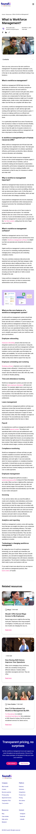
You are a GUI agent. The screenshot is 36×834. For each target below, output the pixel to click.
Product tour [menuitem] (22, 795)
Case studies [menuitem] (5, 816)
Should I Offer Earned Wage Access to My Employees (15, 615)
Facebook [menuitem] (22, 816)
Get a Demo (11, 763)
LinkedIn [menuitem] (22, 819)
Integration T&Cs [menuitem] (6, 800)
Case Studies (11, 704)
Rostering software (7, 366)
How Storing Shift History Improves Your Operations (15, 661)
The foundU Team (10, 28)
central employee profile (9, 480)
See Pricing (24, 763)
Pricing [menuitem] (21, 798)
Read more (8, 630)
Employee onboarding (8, 343)
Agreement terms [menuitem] (6, 798)
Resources (8, 14)
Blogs (9, 610)
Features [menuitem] (21, 786)
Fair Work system (9, 221)
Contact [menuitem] (4, 789)
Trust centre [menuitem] (5, 803)
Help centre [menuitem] (5, 819)
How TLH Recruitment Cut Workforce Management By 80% (17, 710)
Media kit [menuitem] (4, 822)
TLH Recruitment (10, 714)
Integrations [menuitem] (22, 792)
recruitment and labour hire (13, 716)
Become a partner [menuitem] (6, 792)
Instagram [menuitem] (22, 814)
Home (3, 14)
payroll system (14, 429)
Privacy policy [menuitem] (5, 795)
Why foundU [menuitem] (5, 786)
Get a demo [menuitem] (22, 800)
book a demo (6, 571)
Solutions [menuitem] (21, 789)
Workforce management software (17, 240)
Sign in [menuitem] (21, 803)
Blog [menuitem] (3, 814)
